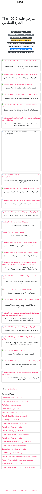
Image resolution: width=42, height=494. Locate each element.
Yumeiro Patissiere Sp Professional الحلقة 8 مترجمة (18, 460)
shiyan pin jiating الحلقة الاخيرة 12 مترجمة (21, 35)
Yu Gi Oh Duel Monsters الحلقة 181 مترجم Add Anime (18, 467)
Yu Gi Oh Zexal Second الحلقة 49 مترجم (14, 445)
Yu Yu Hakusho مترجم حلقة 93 (11, 405)
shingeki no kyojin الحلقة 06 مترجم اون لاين (21, 52)
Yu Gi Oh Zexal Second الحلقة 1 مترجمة (14, 416)
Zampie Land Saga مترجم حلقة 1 (12, 398)
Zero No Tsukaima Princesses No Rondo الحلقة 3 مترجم (19, 456)
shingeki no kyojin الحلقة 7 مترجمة (21, 49)
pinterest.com (12, 389)
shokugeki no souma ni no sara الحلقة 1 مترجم (21, 43)
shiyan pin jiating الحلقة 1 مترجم (21, 32)
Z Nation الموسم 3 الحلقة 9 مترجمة (12, 453)
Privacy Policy (24, 490)
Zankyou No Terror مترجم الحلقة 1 (12, 412)
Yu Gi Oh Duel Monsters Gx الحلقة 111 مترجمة (16, 442)
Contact (14, 490)
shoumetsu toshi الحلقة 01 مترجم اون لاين (21, 46)
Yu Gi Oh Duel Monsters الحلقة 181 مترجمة (15, 434)
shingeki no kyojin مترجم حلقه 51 (21, 40)
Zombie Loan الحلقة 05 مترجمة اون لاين (14, 449)
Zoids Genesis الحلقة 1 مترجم (11, 409)
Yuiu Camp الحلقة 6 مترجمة (10, 420)
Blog (20, 1)
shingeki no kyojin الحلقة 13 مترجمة (21, 37)
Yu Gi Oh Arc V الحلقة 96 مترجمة (12, 427)
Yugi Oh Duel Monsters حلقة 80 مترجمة (14, 423)
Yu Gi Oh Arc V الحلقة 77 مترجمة (12, 438)
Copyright (34, 490)
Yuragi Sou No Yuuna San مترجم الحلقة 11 (15, 401)
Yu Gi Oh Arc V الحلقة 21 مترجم (12, 464)
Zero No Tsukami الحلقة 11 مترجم (12, 431)
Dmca (6, 490)
